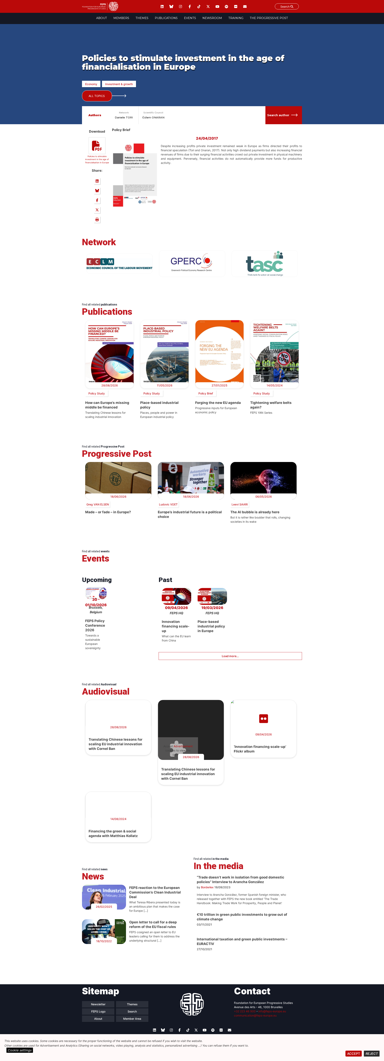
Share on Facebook (97, 200)
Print (97, 219)
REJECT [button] (372, 1054)
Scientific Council (153, 112)
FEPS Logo (98, 1011)
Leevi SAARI (240, 504)
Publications (166, 18)
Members (121, 18)
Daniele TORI (124, 117)
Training (235, 18)
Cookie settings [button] (20, 1050)
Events (190, 18)
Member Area (132, 1018)
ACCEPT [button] (353, 1054)
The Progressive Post (269, 18)
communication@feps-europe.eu (255, 1015)
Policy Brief (205, 393)
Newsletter (98, 1004)
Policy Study (96, 393)
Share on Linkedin (97, 181)
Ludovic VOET (168, 504)
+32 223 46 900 (245, 1011)
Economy (91, 84)
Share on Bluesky (97, 191)
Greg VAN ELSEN (97, 504)
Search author (278, 115)
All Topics (97, 96)
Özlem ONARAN (153, 117)
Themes (142, 18)
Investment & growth (119, 84)
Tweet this (97, 210)
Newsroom (212, 18)
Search (285, 6)
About (101, 18)
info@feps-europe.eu (272, 1011)
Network (124, 112)
